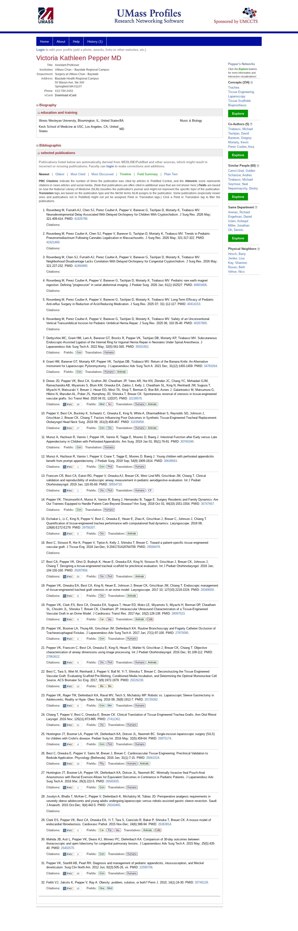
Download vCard (65, 95)
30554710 (115, 484)
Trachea (233, 87)
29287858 (80, 570)
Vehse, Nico (236, 271)
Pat (109, 830)
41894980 (80, 266)
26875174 (164, 738)
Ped (109, 466)
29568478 (153, 547)
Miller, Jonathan (238, 225)
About (61, 41)
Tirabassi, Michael (240, 129)
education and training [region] (58, 112)
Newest (44, 174)
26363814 (164, 824)
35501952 (142, 346)
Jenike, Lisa (236, 258)
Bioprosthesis (237, 105)
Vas (109, 619)
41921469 (52, 242)
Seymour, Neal (238, 184)
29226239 (136, 680)
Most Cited (78, 174)
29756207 (88, 527)
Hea (101, 888)
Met (109, 705)
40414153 (193, 304)
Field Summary (147, 174)
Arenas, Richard (239, 212)
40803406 (200, 285)
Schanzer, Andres (240, 175)
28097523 (178, 613)
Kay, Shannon (237, 263)
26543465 (113, 805)
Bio (101, 686)
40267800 (200, 323)
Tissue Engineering (241, 92)
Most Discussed (102, 174)
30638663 (170, 461)
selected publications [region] (57, 153)
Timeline (125, 174)
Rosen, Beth (236, 267)
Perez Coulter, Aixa (241, 146)
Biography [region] (48, 105)
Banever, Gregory (240, 138)
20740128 (201, 882)
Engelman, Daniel (240, 216)
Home (44, 41)
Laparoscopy (236, 96)
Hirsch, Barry (237, 254)
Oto (109, 428)
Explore (238, 113)
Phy (101, 763)
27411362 (113, 719)
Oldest (59, 174)
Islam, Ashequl (238, 221)
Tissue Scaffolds (239, 101)
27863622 (52, 656)
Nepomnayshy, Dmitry (243, 188)
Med (101, 404)
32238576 (135, 398)
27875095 (181, 633)
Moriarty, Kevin (238, 142)
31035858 (137, 422)
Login (40, 50)
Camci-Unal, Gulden (241, 170)
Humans (109, 352)
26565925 (112, 781)
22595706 (145, 867)
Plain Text (171, 174)
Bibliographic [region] (50, 145)
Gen (78, 352)
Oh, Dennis (235, 230)
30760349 (186, 441)
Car (101, 619)
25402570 (67, 848)
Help (76, 41)
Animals (121, 371)
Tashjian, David (238, 133)
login (110, 166)
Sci (109, 404)
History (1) (95, 41)
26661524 (152, 757)
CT (149, 490)
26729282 (151, 699)
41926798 (80, 218)
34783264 (210, 366)
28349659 (207, 589)
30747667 (207, 503)
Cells (150, 619)
